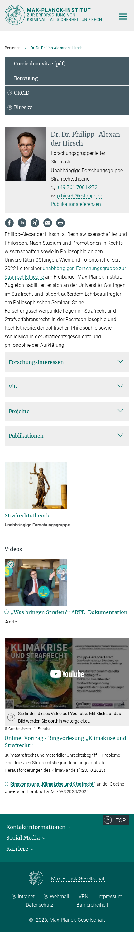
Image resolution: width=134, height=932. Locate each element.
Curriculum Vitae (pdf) (39, 64)
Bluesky (23, 107)
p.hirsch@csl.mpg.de (80, 196)
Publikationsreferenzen (76, 204)
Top (121, 820)
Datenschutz (39, 905)
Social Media (23, 838)
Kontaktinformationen (36, 827)
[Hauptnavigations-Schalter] (123, 16)
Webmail (59, 896)
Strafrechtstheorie (27, 515)
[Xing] (35, 223)
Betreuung (26, 78)
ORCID (21, 93)
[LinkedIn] (22, 223)
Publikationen (26, 436)
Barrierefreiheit (92, 905)
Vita (14, 386)
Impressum (110, 896)
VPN (83, 896)
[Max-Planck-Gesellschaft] (39, 878)
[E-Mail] (47, 223)
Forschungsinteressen (36, 362)
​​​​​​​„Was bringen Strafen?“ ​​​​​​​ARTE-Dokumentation (69, 612)
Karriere (17, 849)
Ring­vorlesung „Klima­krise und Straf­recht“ (53, 783)
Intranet (26, 896)
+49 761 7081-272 (77, 187)
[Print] (60, 223)
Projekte (19, 411)
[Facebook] (9, 223)
